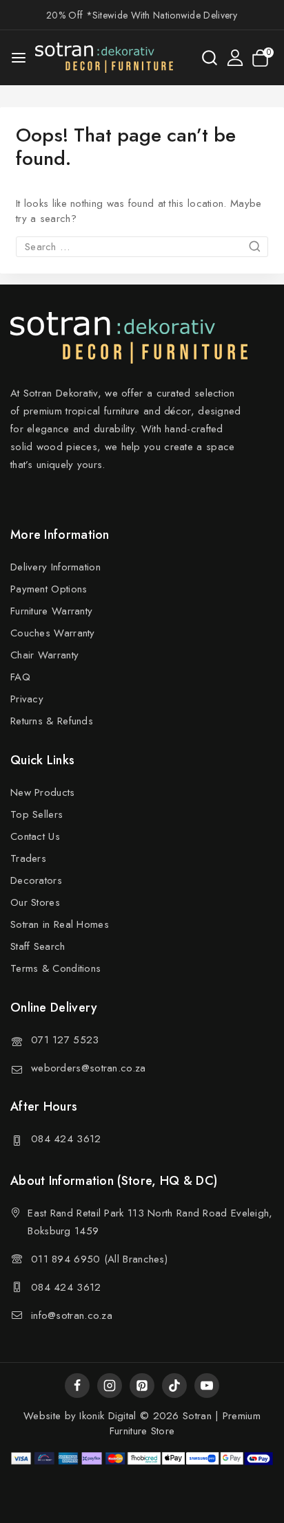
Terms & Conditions (55, 968)
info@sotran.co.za (71, 1315)
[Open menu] (18, 57)
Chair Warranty (44, 655)
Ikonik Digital (106, 1415)
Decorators (36, 880)
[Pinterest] (142, 1385)
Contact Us (35, 836)
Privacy (26, 699)
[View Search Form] (210, 58)
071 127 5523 (65, 1039)
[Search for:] (142, 246)
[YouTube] (206, 1385)
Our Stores (35, 902)
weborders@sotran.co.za (88, 1068)
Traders (28, 858)
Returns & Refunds (51, 721)
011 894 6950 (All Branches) (99, 1259)
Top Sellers (36, 814)
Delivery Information (55, 567)
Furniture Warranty (51, 611)
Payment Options (49, 589)
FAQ (20, 677)
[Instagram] (109, 1385)
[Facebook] (77, 1385)
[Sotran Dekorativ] (104, 58)
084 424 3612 (66, 1138)
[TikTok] (174, 1385)
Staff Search (37, 946)
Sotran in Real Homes (59, 924)
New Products (42, 792)
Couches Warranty (52, 633)
